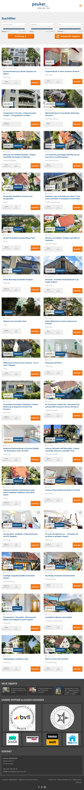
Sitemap (78, 782)
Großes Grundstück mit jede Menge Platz (19, 238)
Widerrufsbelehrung (64, 780)
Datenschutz (77, 780)
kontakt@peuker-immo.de (17, 772)
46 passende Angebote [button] (70, 36)
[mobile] (80, 5)
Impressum (52, 780)
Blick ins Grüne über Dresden (56, 659)
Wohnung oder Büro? (53, 363)
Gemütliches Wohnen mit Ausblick (58, 617)
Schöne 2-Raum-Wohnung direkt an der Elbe (62, 490)
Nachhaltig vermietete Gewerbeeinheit (60, 576)
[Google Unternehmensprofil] (41, 787)
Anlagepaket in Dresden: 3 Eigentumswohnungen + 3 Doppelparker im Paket (72, 691)
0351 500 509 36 (11, 769)
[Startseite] (42, 6)
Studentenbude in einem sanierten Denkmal (62, 71)
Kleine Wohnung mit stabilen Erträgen (18, 279)
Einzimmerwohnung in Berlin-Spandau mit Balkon (18, 690)
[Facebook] (38, 787)
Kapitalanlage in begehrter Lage (15, 659)
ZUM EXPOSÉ (35, 82)
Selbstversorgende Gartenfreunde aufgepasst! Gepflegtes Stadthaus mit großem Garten (19, 492)
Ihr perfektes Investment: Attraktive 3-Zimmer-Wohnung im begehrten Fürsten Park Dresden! (21, 407)
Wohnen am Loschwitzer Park (14, 321)
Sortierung (19, 36)
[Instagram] (45, 787)
